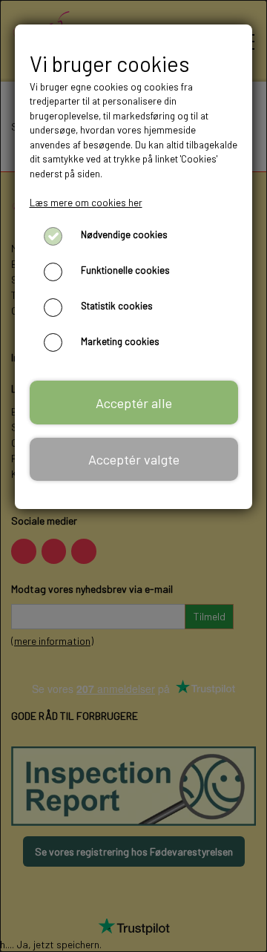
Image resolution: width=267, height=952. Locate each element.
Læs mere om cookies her (86, 203)
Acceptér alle (134, 403)
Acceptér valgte (133, 459)
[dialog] (133, 476)
